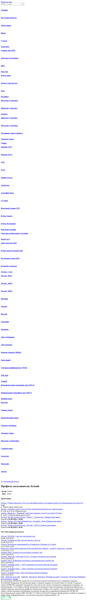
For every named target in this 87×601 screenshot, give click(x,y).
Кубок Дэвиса (6, 216)
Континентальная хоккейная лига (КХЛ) (17, 385)
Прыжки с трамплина (10, 441)
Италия (4, 314)
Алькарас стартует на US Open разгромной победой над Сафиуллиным (35, 509)
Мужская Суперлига (9, 100)
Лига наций (5, 360)
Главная (4, 10)
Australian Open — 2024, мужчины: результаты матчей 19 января (32, 569)
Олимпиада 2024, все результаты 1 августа (23, 540)
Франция (4, 329)
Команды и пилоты (9, 266)
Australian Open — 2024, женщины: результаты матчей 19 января (32, 565)
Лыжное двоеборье (8, 425)
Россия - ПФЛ (6, 291)
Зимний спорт (6, 399)
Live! (10, 272)
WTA (3, 170)
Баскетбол (5, 47)
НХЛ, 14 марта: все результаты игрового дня (25, 552)
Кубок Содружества (9, 83)
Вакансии (33, 577)
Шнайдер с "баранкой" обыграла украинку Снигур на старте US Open (34, 513)
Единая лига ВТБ (8, 50)
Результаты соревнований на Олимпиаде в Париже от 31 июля (31, 544)
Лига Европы (6, 345)
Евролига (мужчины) (9, 58)
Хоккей (4, 381)
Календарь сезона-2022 (10, 258)
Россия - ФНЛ (6, 283)
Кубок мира (6, 75)
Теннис (4, 143)
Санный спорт (7, 448)
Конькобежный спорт (10, 418)
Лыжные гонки (7, 139)
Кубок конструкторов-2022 (12, 251)
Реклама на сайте (52, 577)
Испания (4, 299)
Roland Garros (6, 178)
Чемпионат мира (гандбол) (12, 133)
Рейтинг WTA (6, 155)
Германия (5, 322)
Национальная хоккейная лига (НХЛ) (16, 393)
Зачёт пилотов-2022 (9, 243)
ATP (3, 162)
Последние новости (9, 18)
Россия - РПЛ (6, 276)
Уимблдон (5, 185)
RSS (2, 577)
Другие (4, 471)
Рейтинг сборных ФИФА (11, 352)
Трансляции (6, 25)
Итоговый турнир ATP (10, 208)
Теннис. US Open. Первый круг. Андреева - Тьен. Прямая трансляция (34, 521)
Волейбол (5, 97)
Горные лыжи (6, 410)
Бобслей (4, 402)
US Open (4, 201)
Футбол (4, 272)
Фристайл (5, 464)
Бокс (3, 91)
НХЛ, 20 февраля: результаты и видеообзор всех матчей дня (31, 561)
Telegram (24, 577)
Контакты (41, 577)
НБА (3, 66)
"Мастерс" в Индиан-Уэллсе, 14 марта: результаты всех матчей (31, 556)
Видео (3, 33)
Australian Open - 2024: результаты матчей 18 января (27, 573)
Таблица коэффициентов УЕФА (14, 368)
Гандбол (4, 114)
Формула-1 (5, 239)
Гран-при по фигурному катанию (14, 233)
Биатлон (4, 72)
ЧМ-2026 (4, 375)
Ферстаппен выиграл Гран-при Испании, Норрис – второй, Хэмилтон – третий (41, 548)
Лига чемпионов (7, 337)
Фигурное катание (8, 229)
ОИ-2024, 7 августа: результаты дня (21, 536)
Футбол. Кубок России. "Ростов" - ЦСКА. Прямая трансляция (32, 525)
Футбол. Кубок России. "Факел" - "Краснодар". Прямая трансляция (34, 517)
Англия (4, 306)
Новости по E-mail (13, 577)
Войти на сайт (6, 2)
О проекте (64, 577)
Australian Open (7, 193)
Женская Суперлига (9, 108)
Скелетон (5, 456)
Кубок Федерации (8, 224)
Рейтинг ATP (6, 147)
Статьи (4, 41)
